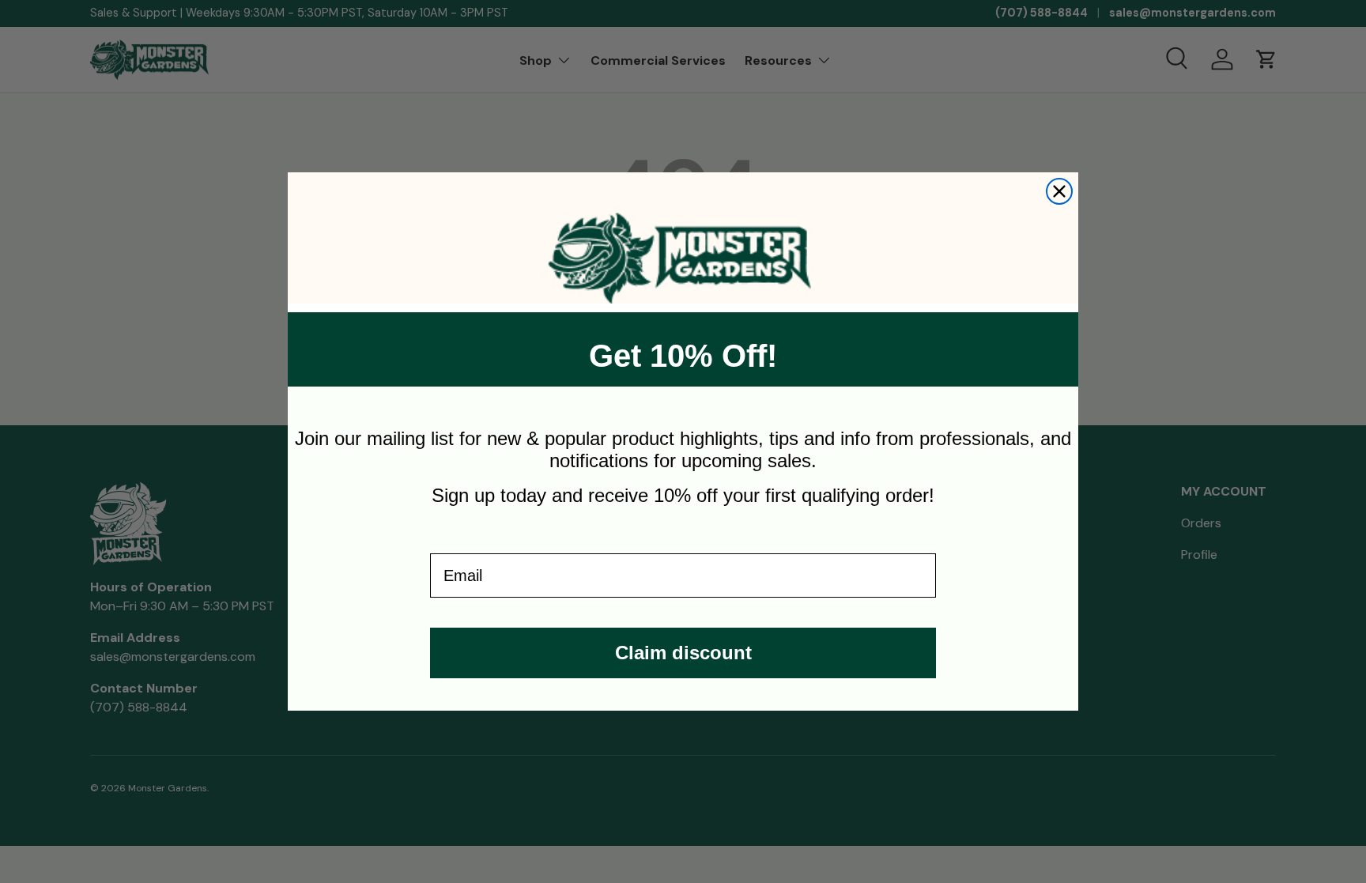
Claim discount (683, 652)
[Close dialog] (1059, 191)
